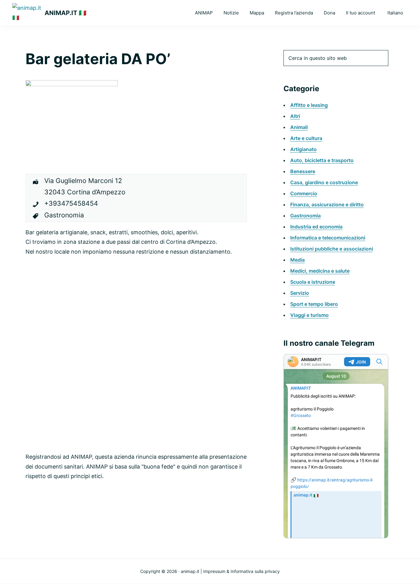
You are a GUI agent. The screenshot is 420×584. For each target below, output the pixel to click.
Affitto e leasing (309, 105)
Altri (295, 116)
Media (297, 260)
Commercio (303, 193)
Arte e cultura (306, 138)
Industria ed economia (316, 227)
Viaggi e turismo (309, 315)
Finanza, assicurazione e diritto (327, 204)
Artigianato (303, 149)
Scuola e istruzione (312, 282)
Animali (299, 127)
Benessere (302, 171)
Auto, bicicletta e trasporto (322, 160)
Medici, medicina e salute (320, 271)
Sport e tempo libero (314, 304)
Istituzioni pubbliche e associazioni (331, 249)
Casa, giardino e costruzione (324, 182)
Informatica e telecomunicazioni (327, 238)
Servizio (299, 293)
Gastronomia (305, 215)
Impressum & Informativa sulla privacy (241, 571)
